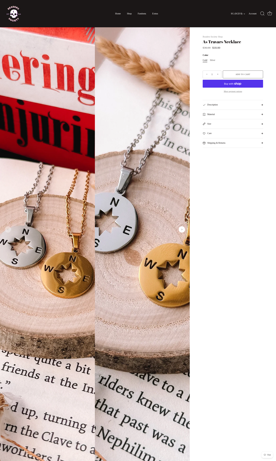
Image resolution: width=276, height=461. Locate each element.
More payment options (233, 91)
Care (209, 133)
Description (212, 104)
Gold (205, 60)
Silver (212, 60)
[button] (8, 229)
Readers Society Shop (213, 36)
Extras (155, 13)
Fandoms (142, 13)
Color (205, 55)
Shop (129, 13)
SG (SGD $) (236, 13)
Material (211, 114)
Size (209, 124)
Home (118, 13)
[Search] (262, 13)
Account (252, 13)
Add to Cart (243, 74)
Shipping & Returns (216, 143)
